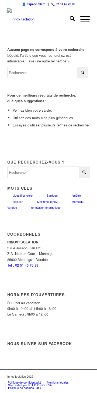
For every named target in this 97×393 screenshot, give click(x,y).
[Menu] (82, 19)
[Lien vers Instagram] (69, 376)
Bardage (52, 195)
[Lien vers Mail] (86, 376)
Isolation (18, 202)
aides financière (23, 195)
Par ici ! (74, 9)
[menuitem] (69, 19)
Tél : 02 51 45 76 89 (22, 265)
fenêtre (76, 195)
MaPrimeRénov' (47, 202)
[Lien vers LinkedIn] (78, 376)
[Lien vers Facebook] (61, 376)
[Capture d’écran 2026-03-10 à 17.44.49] (40, 19)
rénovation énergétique (46, 208)
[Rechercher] (69, 19)
